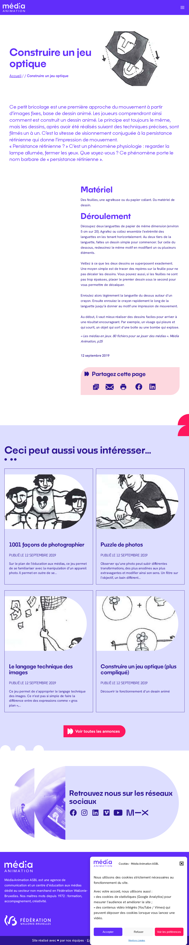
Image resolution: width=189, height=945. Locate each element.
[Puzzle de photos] (140, 526)
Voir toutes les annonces (97, 731)
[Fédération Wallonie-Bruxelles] (27, 920)
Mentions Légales (136, 940)
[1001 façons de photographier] (49, 524)
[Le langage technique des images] (49, 651)
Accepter (108, 931)
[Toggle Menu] (182, 7)
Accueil (15, 75)
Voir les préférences (169, 931)
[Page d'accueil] (14, 7)
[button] (181, 863)
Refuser (138, 931)
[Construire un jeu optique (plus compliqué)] (140, 644)
